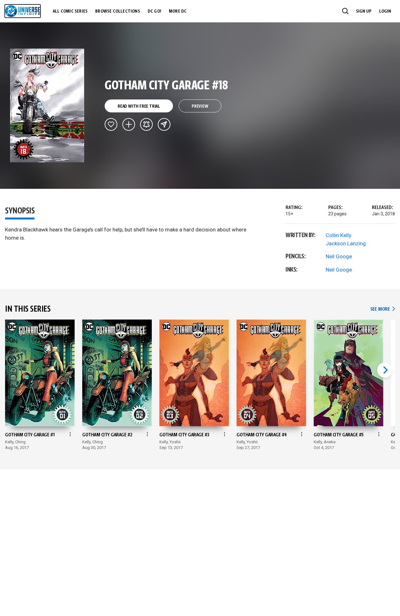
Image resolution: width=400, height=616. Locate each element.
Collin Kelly (338, 235)
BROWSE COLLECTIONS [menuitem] (117, 11)
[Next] (384, 370)
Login (385, 11)
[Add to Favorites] (111, 124)
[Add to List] (128, 124)
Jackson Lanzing (346, 243)
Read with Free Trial (139, 106)
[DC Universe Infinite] (22, 11)
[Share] (164, 124)
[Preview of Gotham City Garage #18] (47, 105)
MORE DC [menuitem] (178, 11)
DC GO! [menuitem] (154, 11)
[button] (345, 11)
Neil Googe (339, 256)
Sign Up (364, 11)
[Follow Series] (146, 124)
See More (382, 309)
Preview (200, 106)
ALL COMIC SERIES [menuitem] (70, 11)
